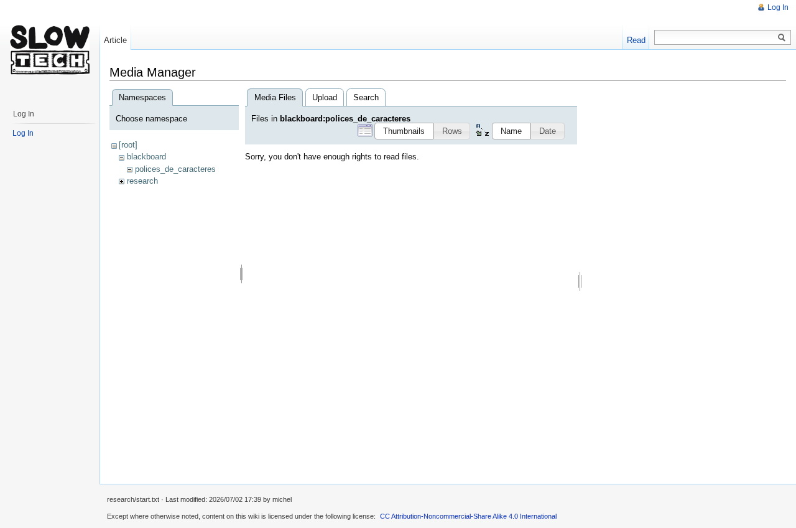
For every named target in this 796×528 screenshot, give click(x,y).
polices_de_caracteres (175, 169)
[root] (128, 144)
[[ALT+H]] (50, 50)
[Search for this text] (781, 38)
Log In (778, 7)
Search (366, 97)
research (142, 181)
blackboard (146, 156)
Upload (324, 97)
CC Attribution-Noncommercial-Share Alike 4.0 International (468, 516)
